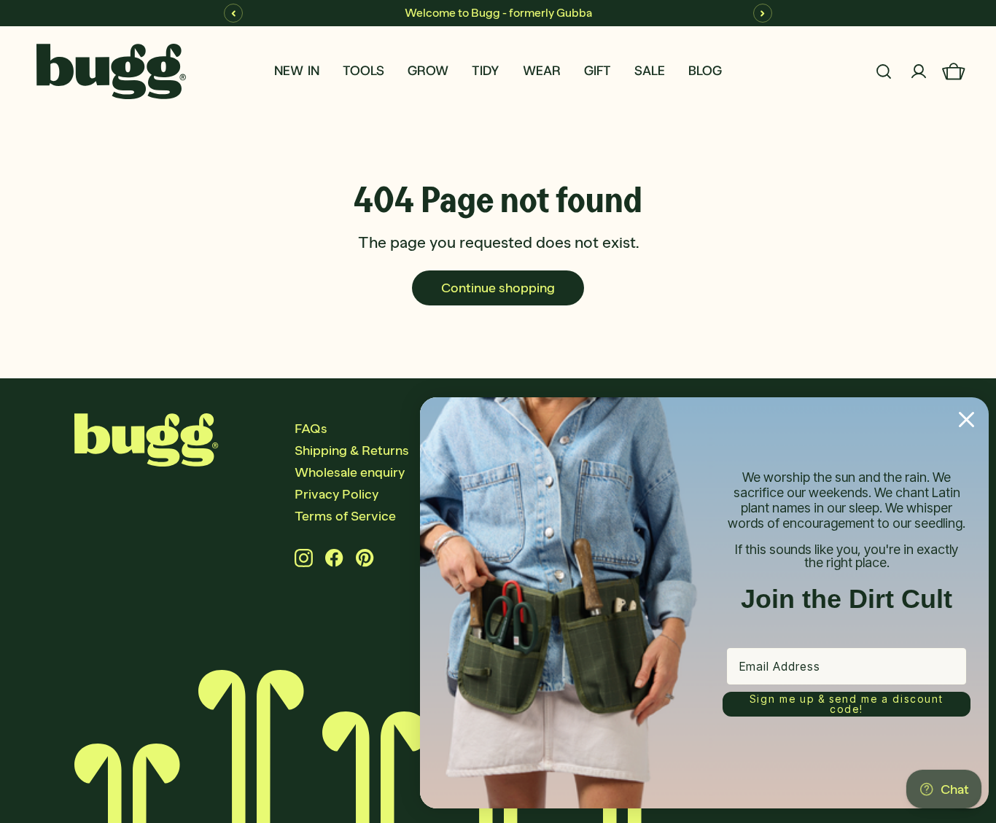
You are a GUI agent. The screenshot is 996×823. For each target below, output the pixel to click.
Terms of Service (345, 516)
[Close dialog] (966, 419)
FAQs (311, 428)
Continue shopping (498, 288)
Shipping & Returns (352, 450)
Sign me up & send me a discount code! (847, 704)
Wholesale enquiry (350, 472)
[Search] (883, 71)
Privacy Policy (336, 494)
